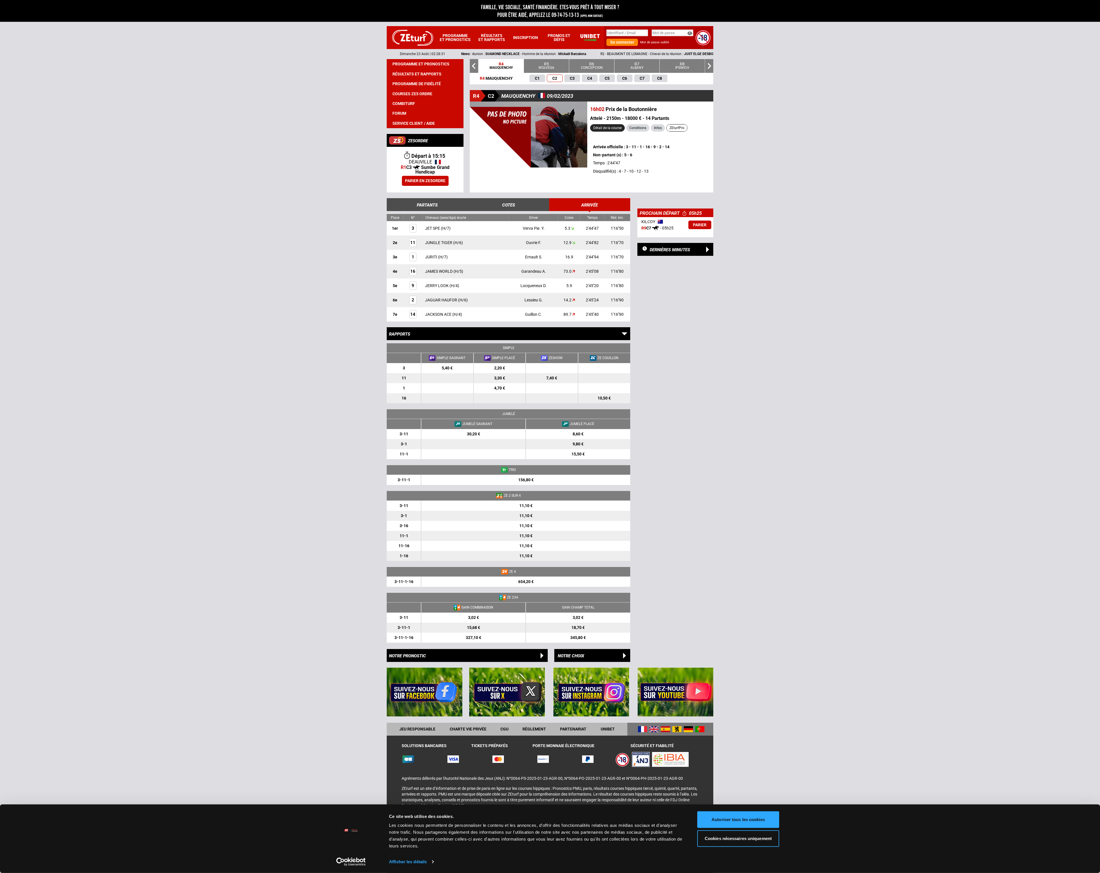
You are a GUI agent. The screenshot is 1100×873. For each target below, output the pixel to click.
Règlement (534, 729)
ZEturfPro (676, 128)
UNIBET (608, 729)
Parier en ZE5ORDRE (425, 180)
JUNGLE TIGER (439, 242)
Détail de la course (607, 128)
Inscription (525, 37)
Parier (699, 225)
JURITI (431, 257)
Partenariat (573, 729)
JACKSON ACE (438, 314)
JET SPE (433, 228)
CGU (504, 729)
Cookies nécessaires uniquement (738, 838)
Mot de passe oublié (654, 42)
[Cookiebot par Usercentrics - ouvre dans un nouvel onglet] (351, 862)
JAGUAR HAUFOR (441, 300)
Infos (658, 128)
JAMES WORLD (439, 271)
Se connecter (622, 42)
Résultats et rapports (491, 37)
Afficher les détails (408, 861)
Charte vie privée (468, 729)
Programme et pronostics (455, 37)
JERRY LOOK (437, 285)
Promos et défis (559, 37)
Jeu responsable (417, 729)
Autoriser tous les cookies (738, 819)
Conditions (637, 128)
